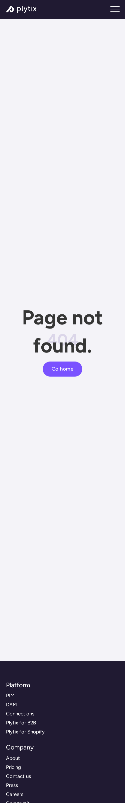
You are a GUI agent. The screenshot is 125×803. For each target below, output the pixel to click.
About (13, 758)
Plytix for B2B (21, 723)
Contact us (18, 776)
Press (12, 785)
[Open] (115, 9)
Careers (14, 794)
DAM (11, 705)
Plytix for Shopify (25, 732)
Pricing (13, 767)
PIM (10, 696)
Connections (20, 714)
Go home (63, 369)
